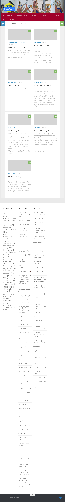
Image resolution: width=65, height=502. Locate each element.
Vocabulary (22, 42)
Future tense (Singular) (22, 439)
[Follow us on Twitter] (60, 498)
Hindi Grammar (7, 15)
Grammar (5, 225)
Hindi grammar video (10, 242)
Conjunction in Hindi (24, 405)
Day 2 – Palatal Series (40, 378)
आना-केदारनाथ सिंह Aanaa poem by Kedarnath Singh (38, 249)
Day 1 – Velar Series (39, 382)
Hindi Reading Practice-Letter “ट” (38, 321)
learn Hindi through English (8, 289)
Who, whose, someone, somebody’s (22, 452)
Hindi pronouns (23, 324)
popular (6, 298)
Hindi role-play (9, 269)
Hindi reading (9, 263)
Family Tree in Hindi (24, 392)
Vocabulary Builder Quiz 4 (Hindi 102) (39, 213)
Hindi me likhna (7, 255)
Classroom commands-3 (22, 229)
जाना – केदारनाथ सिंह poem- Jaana (39, 256)
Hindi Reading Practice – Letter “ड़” (39, 293)
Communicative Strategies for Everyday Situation (24, 345)
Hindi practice (6, 259)
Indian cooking (55, 15)
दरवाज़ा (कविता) (37, 243)
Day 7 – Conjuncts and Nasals (38, 352)
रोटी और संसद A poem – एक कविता (39, 262)
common (7, 218)
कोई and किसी (22, 433)
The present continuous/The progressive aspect (24, 472)
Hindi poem (11, 257)
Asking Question (23, 363)
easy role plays (8, 223)
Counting (13, 218)
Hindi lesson (9, 252)
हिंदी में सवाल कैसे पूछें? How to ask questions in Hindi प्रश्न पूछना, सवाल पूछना (24, 299)
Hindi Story (34, 15)
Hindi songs (11, 278)
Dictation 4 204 (38, 218)
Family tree (21, 359)
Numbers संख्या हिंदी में (24, 255)
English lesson (13, 83)
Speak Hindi (9, 307)
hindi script (9, 274)
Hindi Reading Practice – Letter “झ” (39, 342)
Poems (5, 19)
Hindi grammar (7, 239)
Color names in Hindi (24, 409)
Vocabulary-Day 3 (41, 130)
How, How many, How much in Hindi (24, 459)
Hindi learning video (9, 248)
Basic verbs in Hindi (16, 47)
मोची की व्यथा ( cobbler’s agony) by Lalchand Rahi (39, 230)
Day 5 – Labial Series (39, 363)
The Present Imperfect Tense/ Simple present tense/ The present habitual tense (24, 482)
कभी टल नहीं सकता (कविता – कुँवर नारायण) (39, 238)
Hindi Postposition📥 (24, 271)
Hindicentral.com (8, 237)
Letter (12, 292)
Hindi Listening (44, 15)
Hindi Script (18, 15)
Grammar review (23, 224)
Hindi (11, 224)
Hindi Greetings (23, 320)
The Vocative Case (24, 355)
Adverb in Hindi (23, 400)
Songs (12, 19)
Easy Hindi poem (9, 221)
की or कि (20, 421)
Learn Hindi (9, 284)
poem (13, 294)
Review (20, 247)
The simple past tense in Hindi (23, 465)
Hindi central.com (8, 233)
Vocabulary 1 (13, 130)
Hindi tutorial (9, 279)
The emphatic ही (23, 429)
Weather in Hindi (23, 372)
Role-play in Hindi (8, 305)
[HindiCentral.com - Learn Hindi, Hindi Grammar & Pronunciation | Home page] (9, 7)
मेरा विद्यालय (36, 347)
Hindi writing (8, 282)
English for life (14, 85)
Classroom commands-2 (22, 236)
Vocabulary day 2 (15, 176)
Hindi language (7, 245)
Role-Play (12, 303)
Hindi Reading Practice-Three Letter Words (39, 306)
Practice (12, 298)
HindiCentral (9, 229)
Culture (26, 15)
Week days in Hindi (24, 413)
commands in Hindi (8, 216)
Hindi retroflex (7, 268)
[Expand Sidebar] (3, 23)
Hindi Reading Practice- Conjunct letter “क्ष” (38, 334)
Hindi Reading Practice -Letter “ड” (39, 287)
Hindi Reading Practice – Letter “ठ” (39, 327)
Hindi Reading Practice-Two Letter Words (39, 314)
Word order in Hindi (24, 388)
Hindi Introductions (24, 316)
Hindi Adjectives (23, 329)
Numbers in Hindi (7, 294)
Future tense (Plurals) (24, 425)
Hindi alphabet (7, 227)
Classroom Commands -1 (22, 242)
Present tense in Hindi (9, 301)
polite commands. (8, 296)
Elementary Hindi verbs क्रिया (23, 260)
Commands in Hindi (24, 368)
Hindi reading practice (9, 266)
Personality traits (23, 251)
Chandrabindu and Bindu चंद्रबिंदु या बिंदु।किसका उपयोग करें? (39, 279)
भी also (20, 417)
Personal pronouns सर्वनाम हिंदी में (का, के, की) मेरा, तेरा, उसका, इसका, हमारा (24, 309)
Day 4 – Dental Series (39, 367)
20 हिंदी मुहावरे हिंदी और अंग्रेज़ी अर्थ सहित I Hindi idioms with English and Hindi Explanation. (24, 280)
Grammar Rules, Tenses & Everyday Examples (24, 214)
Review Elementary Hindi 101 (24, 266)
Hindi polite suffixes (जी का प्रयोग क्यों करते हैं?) (24, 290)
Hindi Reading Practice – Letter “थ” (39, 299)
